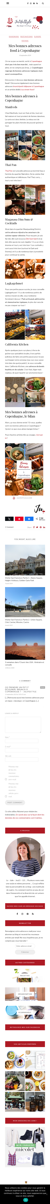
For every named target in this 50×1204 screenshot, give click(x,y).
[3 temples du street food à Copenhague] (15, 1081)
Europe (37, 36)
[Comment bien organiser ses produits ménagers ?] (35, 1102)
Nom (7, 737)
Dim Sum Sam (31, 239)
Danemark (14, 36)
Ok (26, 1200)
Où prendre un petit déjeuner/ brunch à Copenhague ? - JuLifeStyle (21, 689)
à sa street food (27, 89)
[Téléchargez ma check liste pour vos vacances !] (35, 1061)
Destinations (26, 36)
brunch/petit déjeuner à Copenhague (28, 86)
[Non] (46, 1194)
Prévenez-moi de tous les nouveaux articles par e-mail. (14, 790)
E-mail (8, 747)
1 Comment (9, 527)
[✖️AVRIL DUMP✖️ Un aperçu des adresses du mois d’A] (26, 1182)
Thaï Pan (8, 171)
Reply (42, 687)
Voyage (25, 40)
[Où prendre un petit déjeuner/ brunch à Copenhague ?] (35, 1081)
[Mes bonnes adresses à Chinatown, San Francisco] (15, 1102)
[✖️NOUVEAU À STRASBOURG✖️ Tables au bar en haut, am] (1, 1182)
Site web (8, 756)
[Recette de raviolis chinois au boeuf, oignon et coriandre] (15, 1061)
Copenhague (36, 61)
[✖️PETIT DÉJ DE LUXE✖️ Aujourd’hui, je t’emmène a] (9, 1182)
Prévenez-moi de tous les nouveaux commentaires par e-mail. (14, 773)
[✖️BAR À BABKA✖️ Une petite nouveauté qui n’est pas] (18, 1182)
